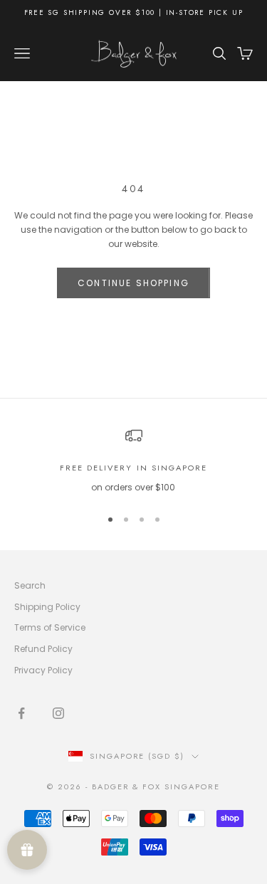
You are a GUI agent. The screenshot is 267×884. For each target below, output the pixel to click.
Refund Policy (43, 649)
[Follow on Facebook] (21, 713)
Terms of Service (49, 627)
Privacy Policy (43, 670)
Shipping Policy (47, 607)
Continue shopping (133, 283)
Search (30, 585)
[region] (133, 461)
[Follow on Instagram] (58, 713)
